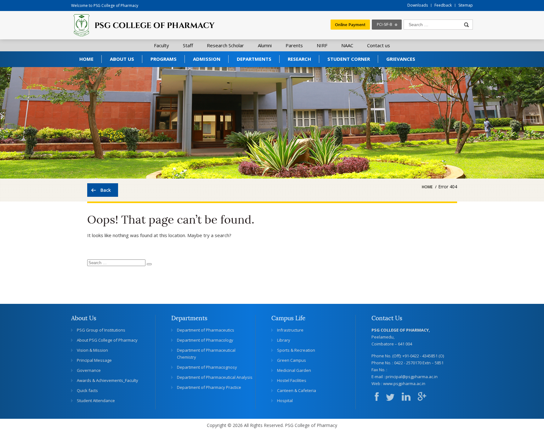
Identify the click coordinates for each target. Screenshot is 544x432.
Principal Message (94, 360)
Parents (294, 45)
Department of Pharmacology (205, 340)
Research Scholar (225, 45)
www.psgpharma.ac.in (404, 383)
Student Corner (348, 59)
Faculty (161, 45)
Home (86, 59)
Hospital (285, 400)
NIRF (322, 45)
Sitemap (465, 5)
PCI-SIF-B (384, 24)
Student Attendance (96, 400)
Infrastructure (290, 330)
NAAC (347, 45)
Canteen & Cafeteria (296, 390)
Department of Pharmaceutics (205, 330)
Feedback (443, 5)
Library (283, 340)
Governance (89, 370)
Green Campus (291, 360)
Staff (188, 45)
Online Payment (350, 24)
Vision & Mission (92, 350)
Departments (254, 59)
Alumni (265, 45)
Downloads (417, 5)
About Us (122, 59)
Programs (163, 59)
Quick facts (87, 390)
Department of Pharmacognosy (207, 367)
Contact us (378, 45)
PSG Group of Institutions (101, 330)
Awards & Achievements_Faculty (107, 380)
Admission (206, 59)
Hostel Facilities (291, 380)
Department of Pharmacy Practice (209, 387)
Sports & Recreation (296, 350)
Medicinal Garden (294, 370)
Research (299, 59)
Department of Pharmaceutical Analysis (214, 377)
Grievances (400, 59)
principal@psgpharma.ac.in (412, 376)
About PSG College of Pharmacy (107, 340)
